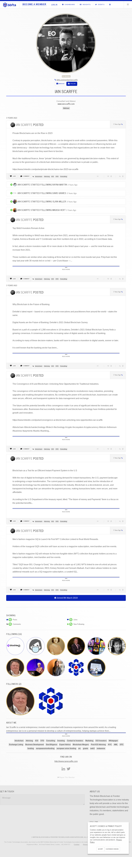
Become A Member (34, 4)
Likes (75, 620)
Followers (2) (13, 684)
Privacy (85, 844)
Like (14, 176)
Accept (100, 849)
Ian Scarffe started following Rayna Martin (42, 184)
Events (100, 4)
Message (61, 83)
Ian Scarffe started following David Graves (41, 193)
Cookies (76, 844)
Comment (26, 176)
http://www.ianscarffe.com (66, 761)
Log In (54, 4)
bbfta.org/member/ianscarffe (67, 80)
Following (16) (14, 634)
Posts (15, 620)
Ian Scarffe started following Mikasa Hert (41, 210)
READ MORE (66, 269)
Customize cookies (112, 849)
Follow (73, 83)
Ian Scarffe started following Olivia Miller (41, 201)
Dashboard (69, 4)
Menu (128, 4)
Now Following (78, 624)
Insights (86, 4)
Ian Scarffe (30, 124)
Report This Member (67, 777)
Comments (17, 624)
